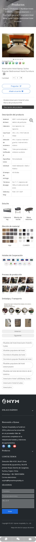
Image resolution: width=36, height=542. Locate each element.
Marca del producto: (11, 103)
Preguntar (15, 86)
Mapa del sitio (15, 527)
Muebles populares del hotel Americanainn (14, 365)
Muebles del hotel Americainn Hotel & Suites (17, 344)
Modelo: (7, 100)
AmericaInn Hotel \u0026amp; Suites (16, 379)
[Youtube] (14, 446)
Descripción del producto (13, 107)
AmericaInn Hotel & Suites (13, 383)
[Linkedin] (9, 446)
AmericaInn (7, 387)
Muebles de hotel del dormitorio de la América (17, 372)
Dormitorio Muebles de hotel (14, 355)
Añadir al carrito (15, 91)
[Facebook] (3, 446)
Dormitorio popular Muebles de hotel (17, 359)
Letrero (31, 527)
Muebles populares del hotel (14, 350)
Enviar (10, 511)
